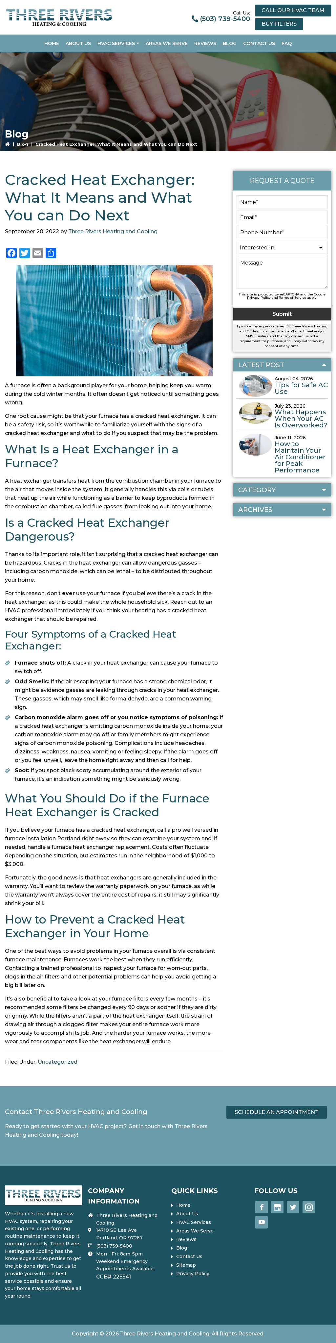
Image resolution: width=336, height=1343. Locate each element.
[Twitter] (293, 1207)
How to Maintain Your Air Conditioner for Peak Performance (300, 457)
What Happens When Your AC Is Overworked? (301, 418)
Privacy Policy (259, 297)
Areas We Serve (195, 1231)
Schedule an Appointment (277, 1112)
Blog (22, 144)
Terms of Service (292, 297)
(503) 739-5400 (225, 19)
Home (183, 1205)
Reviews (186, 1239)
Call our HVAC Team (293, 10)
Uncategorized (57, 1062)
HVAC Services (193, 1222)
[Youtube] (261, 1222)
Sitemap (186, 1265)
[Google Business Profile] (277, 1207)
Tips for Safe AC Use (301, 388)
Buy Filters (279, 24)
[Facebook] (261, 1207)
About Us (187, 1214)
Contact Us (189, 1256)
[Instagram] (309, 1207)
